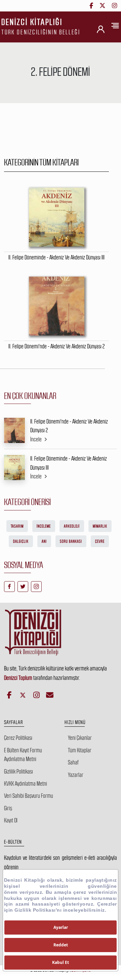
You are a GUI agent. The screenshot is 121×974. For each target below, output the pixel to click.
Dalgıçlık (21, 541)
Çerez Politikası (18, 737)
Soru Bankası (71, 541)
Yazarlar (75, 775)
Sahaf (73, 762)
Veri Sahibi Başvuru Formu (28, 795)
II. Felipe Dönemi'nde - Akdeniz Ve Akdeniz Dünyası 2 (69, 426)
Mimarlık (100, 526)
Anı (44, 541)
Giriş (8, 808)
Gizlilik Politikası (18, 771)
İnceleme (44, 526)
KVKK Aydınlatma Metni (25, 783)
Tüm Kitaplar (79, 750)
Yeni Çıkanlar (80, 737)
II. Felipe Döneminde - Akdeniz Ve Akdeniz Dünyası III (68, 463)
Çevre (100, 541)
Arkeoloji (72, 526)
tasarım (17, 526)
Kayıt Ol (10, 820)
